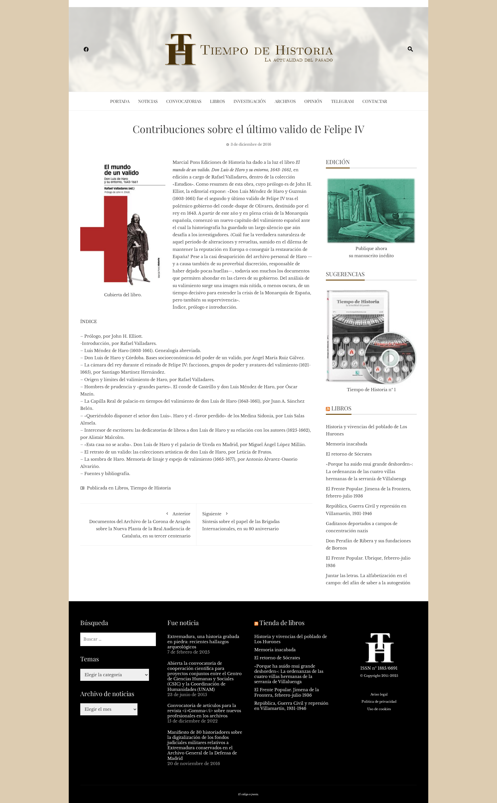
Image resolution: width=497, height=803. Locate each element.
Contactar (374, 101)
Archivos (285, 101)
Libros (217, 101)
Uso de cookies (379, 709)
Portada (119, 101)
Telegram (342, 101)
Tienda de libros (282, 622)
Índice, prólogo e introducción (204, 307)
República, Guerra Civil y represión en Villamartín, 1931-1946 (291, 706)
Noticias (148, 101)
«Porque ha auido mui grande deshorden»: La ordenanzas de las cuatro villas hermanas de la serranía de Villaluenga (369, 471)
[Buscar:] (118, 639)
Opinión (313, 101)
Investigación (250, 101)
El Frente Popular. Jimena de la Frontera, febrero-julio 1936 (286, 692)
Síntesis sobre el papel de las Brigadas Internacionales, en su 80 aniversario (241, 521)
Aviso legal (379, 694)
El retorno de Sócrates (349, 454)
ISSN (365, 668)
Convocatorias (183, 101)
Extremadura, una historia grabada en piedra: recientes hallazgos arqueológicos (203, 642)
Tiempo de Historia (150, 488)
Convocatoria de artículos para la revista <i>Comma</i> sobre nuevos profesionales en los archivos (204, 711)
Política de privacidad (379, 702)
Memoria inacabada (346, 444)
